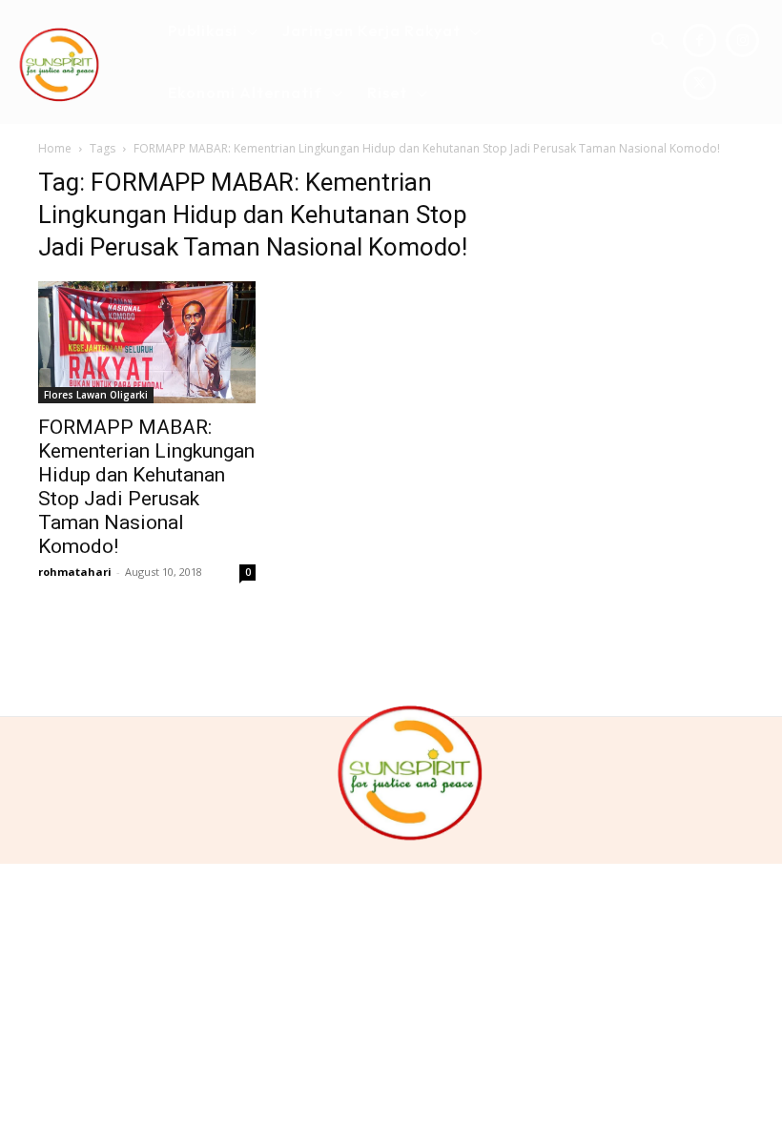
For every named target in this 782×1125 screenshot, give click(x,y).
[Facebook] (699, 40)
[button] (660, 42)
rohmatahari (75, 571)
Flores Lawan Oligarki (96, 394)
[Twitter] (699, 83)
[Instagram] (742, 40)
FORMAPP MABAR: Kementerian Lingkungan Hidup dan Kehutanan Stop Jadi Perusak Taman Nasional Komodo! (146, 487)
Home (55, 148)
